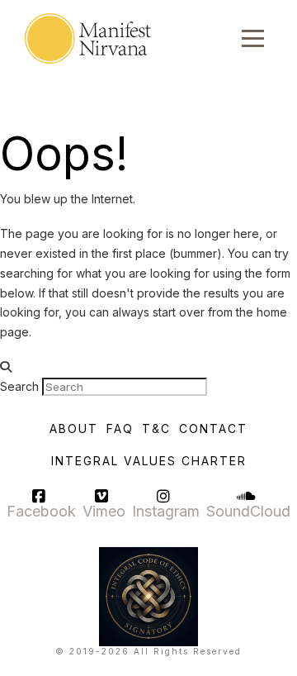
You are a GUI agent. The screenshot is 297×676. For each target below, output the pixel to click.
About (74, 428)
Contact (213, 428)
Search (19, 386)
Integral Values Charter (149, 461)
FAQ (120, 428)
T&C (156, 428)
